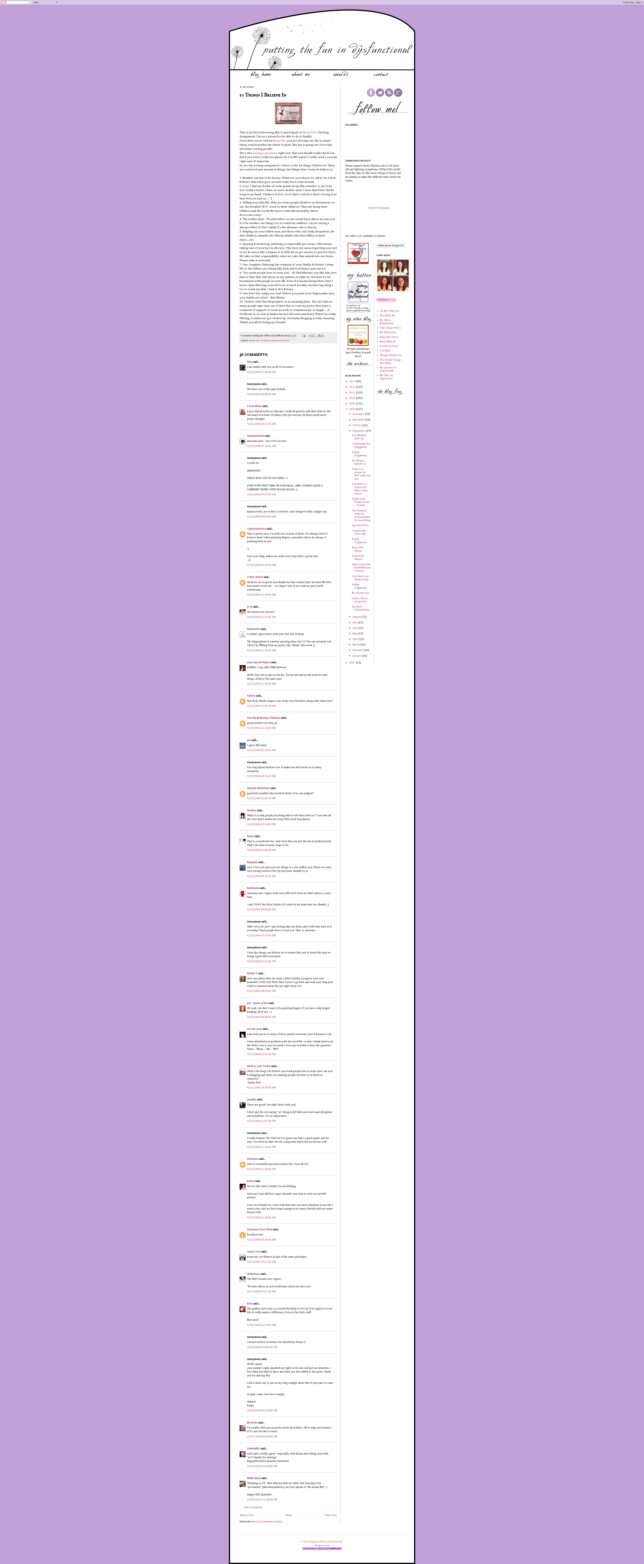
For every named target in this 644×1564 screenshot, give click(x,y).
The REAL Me (387, 315)
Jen (249, 740)
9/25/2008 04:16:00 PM (261, 876)
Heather (251, 810)
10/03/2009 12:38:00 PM (262, 1499)
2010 (352, 398)
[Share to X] (316, 335)
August (357, 617)
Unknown (252, 1159)
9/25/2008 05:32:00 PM (261, 935)
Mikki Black (254, 1478)
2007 (352, 663)
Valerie (251, 696)
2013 (352, 381)
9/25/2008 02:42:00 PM (261, 798)
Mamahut (252, 862)
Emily (250, 836)
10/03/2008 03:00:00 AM (262, 1347)
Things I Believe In (390, 355)
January (357, 656)
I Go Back (385, 350)
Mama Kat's (310, 132)
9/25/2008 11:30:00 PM (261, 1169)
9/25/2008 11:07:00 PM (261, 1121)
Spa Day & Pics (360, 525)
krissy (250, 1181)
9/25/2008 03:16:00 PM (261, 824)
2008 (352, 409)
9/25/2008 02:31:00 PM (261, 776)
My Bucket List (360, 593)
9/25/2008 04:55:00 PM (261, 909)
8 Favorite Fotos (389, 346)
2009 (352, 403)
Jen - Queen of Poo (257, 1003)
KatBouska (253, 888)
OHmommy (253, 1274)
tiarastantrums (255, 436)
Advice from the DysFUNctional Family (361, 567)
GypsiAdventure (256, 529)
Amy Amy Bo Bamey (258, 662)
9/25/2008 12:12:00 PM (261, 728)
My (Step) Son (388, 332)
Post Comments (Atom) (268, 1521)
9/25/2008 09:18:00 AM (261, 446)
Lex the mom (254, 1029)
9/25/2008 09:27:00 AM (261, 494)
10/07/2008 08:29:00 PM (262, 1436)
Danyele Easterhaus (258, 788)
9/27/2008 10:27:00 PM (261, 1291)
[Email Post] (303, 336)
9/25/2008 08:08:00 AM (261, 394)
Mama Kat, (280, 140)
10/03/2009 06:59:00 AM (262, 1466)
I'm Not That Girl (389, 311)
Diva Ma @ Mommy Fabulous (263, 718)
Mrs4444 (252, 1422)
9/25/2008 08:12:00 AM (261, 424)
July (355, 622)
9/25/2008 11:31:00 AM (261, 650)
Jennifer (251, 1099)
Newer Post (247, 1515)
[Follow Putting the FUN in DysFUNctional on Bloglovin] (390, 247)
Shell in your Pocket (259, 1066)
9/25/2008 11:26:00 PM (261, 1147)
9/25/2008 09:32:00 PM (261, 1054)
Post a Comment (253, 1507)
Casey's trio (254, 1251)
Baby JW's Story (389, 337)
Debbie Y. (252, 973)
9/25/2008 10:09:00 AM (261, 595)
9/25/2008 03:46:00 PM (261, 850)
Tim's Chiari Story (390, 328)
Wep (249, 362)
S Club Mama (254, 406)
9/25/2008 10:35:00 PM (261, 1087)
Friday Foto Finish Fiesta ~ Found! (360, 502)
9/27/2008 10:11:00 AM (261, 1262)
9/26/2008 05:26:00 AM (261, 1240)
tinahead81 (253, 1448)
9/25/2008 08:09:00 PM (261, 991)
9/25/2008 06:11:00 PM (261, 961)
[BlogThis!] (313, 335)
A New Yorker (255, 577)
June (355, 628)
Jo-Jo (249, 607)
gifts (359, 236)
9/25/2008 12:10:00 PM (261, 684)
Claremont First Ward (259, 1229)
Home (289, 1515)
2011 (352, 392)
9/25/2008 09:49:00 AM (261, 565)
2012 (352, 387)
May (355, 633)
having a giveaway (265, 153)
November (359, 420)
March (356, 644)
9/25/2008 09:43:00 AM (261, 516)
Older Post (331, 1515)
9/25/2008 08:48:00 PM (261, 1017)
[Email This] (310, 335)
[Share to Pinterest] (322, 335)
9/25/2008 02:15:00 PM (261, 750)
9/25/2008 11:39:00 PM (261, 1217)
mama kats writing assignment (265, 340)
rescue (285, 340)
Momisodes (253, 629)
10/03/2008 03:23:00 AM (262, 1410)
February (358, 650)
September (359, 431)
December (359, 414)
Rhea (250, 1303)
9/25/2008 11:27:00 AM (261, 617)
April (356, 639)
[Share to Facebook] (319, 335)
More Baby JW (388, 341)
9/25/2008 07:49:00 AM (261, 372)
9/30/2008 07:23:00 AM (261, 1325)
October (357, 425)
